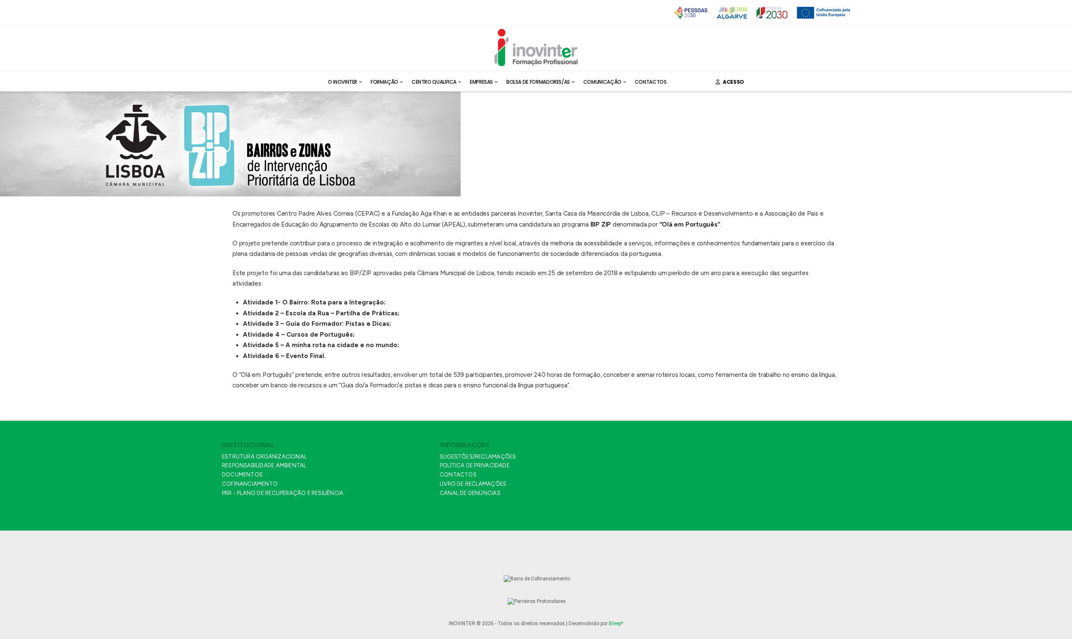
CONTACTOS (458, 475)
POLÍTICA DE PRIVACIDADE (475, 465)
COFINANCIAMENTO (250, 484)
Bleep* (616, 623)
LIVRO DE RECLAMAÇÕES (473, 484)
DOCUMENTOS (242, 475)
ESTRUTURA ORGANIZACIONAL (264, 456)
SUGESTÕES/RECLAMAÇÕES (478, 456)
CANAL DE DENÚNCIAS (470, 493)
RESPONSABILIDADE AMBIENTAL (264, 465)
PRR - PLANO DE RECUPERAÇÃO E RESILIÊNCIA (282, 493)
